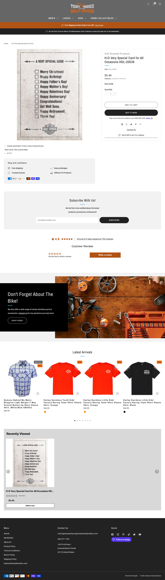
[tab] (74, 420)
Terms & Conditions (12, 551)
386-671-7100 (63, 539)
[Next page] (161, 379)
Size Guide (109, 84)
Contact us (22, 313)
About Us (7, 542)
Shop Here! (17, 321)
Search (7, 534)
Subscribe (114, 220)
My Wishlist (8, 538)
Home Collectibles (102, 18)
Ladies (67, 18)
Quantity (108, 89)
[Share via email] (140, 124)
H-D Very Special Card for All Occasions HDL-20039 (30, 491)
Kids (80, 18)
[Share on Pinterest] (135, 124)
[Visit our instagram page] (118, 534)
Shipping (107, 79)
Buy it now (131, 113)
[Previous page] (4, 379)
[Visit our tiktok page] (129, 534)
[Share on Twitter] (131, 124)
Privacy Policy (9, 546)
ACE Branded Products (117, 53)
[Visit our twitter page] (134, 534)
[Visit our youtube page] (140, 534)
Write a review (105, 255)
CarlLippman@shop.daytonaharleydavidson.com (78, 534)
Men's (51, 18)
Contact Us (131, 130)
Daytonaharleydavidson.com (15, 563)
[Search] (148, 4)
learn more (99, 25)
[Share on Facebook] (122, 124)
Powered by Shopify (131, 576)
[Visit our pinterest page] (123, 534)
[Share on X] (126, 124)
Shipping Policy (10, 559)
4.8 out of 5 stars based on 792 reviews (95, 239)
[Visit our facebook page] (112, 534)
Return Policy (9, 555)
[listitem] (82, 25)
